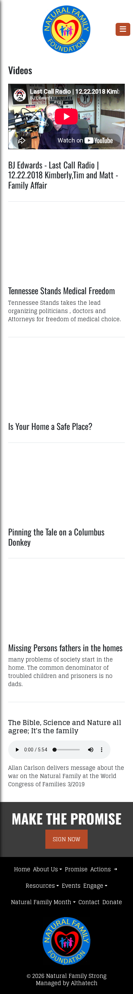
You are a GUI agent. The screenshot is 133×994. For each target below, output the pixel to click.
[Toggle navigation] (123, 29)
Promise (76, 869)
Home (22, 869)
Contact (89, 902)
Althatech (84, 983)
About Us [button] (45, 869)
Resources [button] (40, 885)
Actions (100, 869)
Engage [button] (93, 885)
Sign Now (66, 839)
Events (71, 885)
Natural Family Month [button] (41, 902)
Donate (112, 902)
